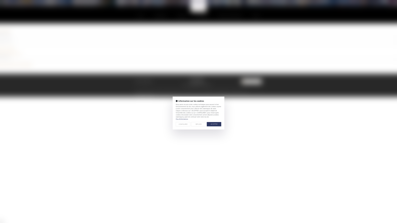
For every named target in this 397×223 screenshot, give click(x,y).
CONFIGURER (183, 124)
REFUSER (198, 124)
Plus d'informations (182, 119)
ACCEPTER (214, 124)
